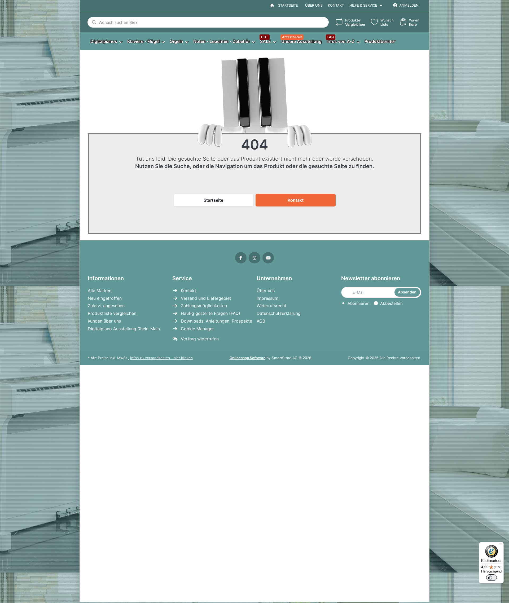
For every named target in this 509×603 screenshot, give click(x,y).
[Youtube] (268, 258)
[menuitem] (106, 41)
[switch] (491, 577)
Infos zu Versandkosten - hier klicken (161, 358)
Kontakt (336, 5)
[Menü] (500, 545)
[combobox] (208, 22)
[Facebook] (241, 258)
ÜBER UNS (314, 5)
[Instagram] (254, 258)
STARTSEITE (287, 5)
